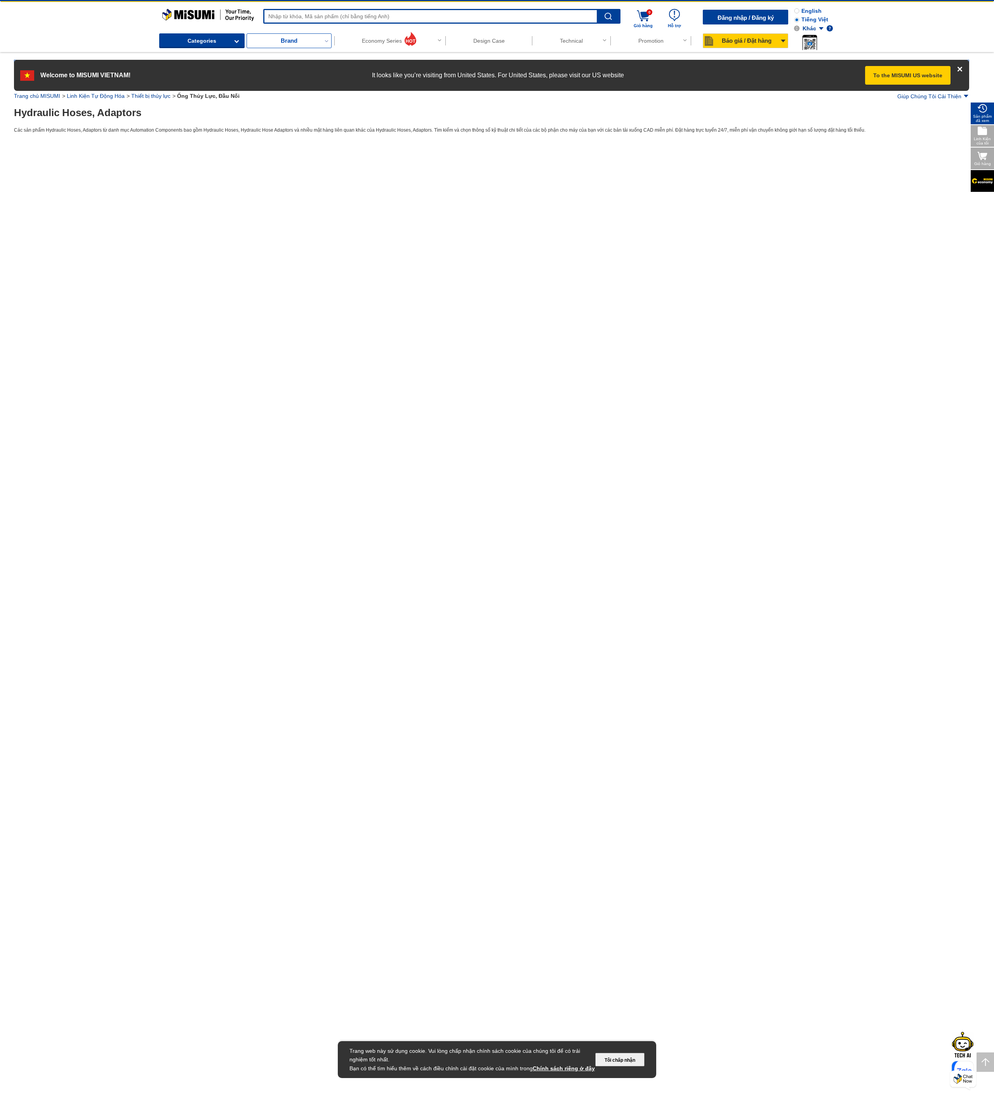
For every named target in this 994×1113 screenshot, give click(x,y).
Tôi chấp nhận (620, 1060)
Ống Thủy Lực (43, 232)
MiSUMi (169, 12)
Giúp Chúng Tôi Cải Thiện (929, 96)
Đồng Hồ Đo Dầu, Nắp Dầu (54, 257)
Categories (202, 41)
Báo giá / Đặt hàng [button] (747, 40)
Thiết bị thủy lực (150, 96)
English (811, 11)
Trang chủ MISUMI (37, 96)
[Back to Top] (985, 1062)
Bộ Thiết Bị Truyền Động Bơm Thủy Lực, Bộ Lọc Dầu (64, 192)
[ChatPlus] (963, 1080)
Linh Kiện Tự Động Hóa (96, 96)
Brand (289, 40)
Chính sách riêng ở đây (564, 1068)
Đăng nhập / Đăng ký (746, 17)
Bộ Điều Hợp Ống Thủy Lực (57, 245)
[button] (809, 42)
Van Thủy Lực (40, 207)
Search (608, 16)
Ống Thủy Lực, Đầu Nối (47, 220)
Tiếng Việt (814, 19)
